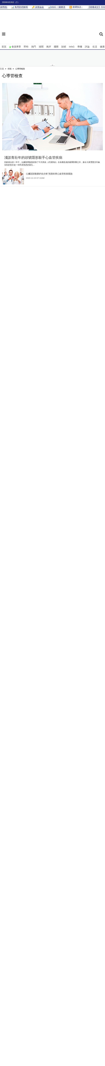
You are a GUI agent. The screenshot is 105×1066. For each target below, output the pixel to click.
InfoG (72, 46)
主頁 (2, 69)
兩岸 (48, 46)
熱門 (33, 46)
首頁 (4, 46)
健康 (102, 46)
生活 (94, 46)
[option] (52, 116)
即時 (26, 46)
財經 (63, 46)
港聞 (41, 46)
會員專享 (16, 46)
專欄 (79, 46)
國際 (56, 46)
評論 (87, 46)
